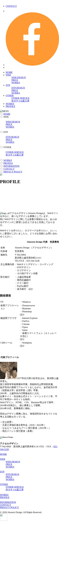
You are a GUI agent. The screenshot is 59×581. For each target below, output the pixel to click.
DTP (8, 85)
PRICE (14, 80)
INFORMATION (11, 166)
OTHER (10, 95)
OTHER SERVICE (20, 98)
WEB (8, 75)
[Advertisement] (29, 550)
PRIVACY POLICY (12, 172)
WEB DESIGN (18, 77)
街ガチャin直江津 (20, 101)
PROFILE (10, 106)
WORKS (15, 82)
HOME (9, 72)
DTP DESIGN (18, 88)
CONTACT (11, 6)
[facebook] (32, 65)
